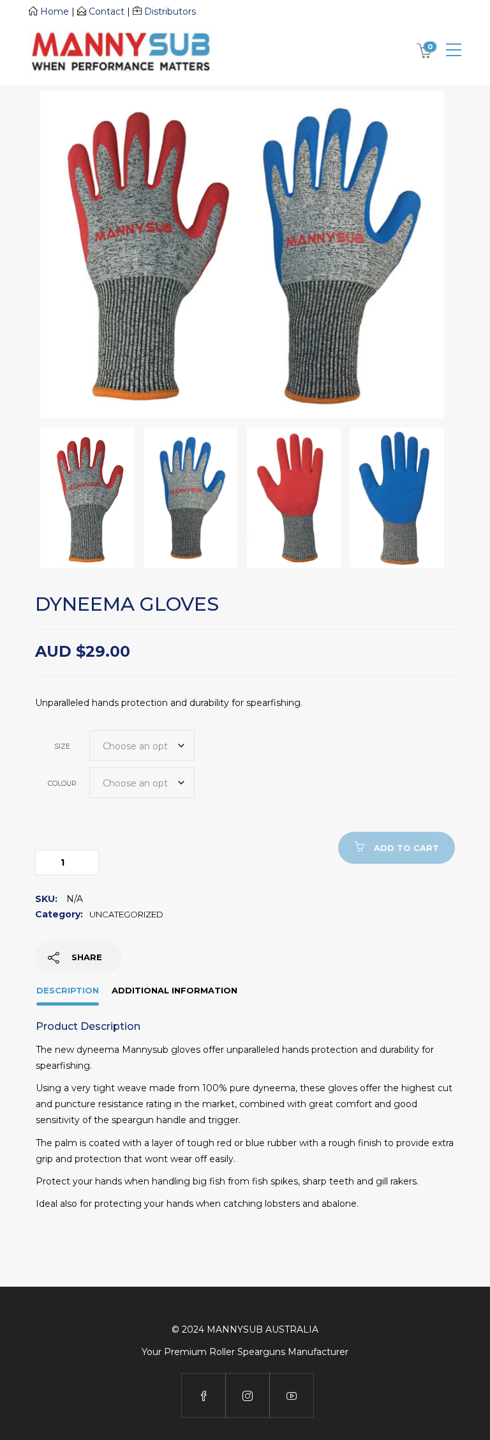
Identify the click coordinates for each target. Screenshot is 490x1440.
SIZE (62, 746)
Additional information (174, 990)
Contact (106, 11)
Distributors (170, 11)
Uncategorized (126, 914)
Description (67, 990)
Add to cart (406, 848)
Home (54, 11)
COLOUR (62, 783)
